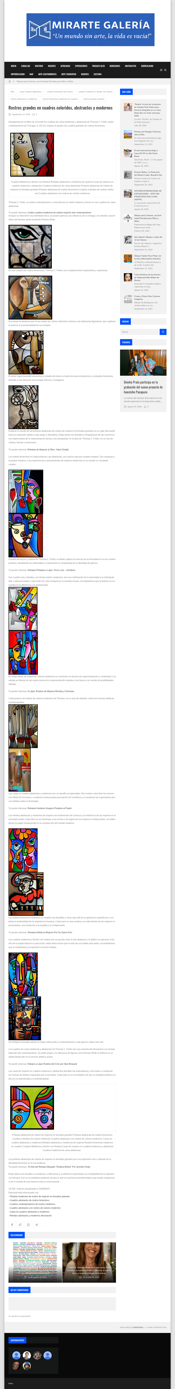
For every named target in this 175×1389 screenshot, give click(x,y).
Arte (12, 92)
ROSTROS (39, 66)
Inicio (10, 1383)
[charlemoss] (16, 1366)
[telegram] (36, 1225)
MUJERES (52, 66)
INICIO (13, 66)
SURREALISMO (147, 66)
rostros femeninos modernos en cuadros (60, 99)
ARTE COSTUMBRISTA (47, 74)
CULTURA (97, 74)
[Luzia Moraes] (37, 1355)
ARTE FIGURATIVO (68, 74)
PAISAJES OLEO (98, 66)
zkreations (138, 1327)
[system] (161, 70)
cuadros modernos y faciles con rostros (95, 92)
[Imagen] (143, 363)
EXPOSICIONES (81, 66)
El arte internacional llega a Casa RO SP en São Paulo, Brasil (146, 153)
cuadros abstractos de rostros (60, 92)
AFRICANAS (65, 66)
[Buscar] (165, 70)
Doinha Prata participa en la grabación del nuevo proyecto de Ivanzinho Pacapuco (143, 387)
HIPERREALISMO (18, 74)
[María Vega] (47, 1355)
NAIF (31, 74)
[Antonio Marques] (16, 1355)
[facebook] (12, 1225)
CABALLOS (25, 66)
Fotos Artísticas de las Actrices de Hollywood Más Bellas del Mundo (147, 277)
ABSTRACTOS (130, 66)
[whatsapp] (28, 1225)
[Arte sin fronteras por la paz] (27, 1355)
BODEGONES (115, 66)
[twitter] (20, 1225)
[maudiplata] (27, 1366)
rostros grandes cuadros (93, 99)
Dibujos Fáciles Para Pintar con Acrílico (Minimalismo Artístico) (44, 81)
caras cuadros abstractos (31, 92)
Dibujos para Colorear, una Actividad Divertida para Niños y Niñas (148, 218)
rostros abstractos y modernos (24, 99)
